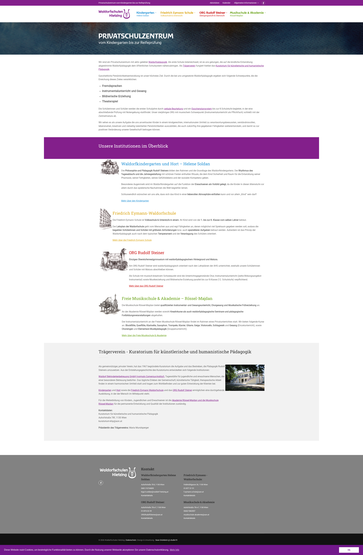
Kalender (226, 3)
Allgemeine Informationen (245, 3)
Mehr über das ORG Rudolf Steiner (146, 286)
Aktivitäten (214, 3)
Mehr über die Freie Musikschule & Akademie (144, 335)
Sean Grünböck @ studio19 (166, 540)
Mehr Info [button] (174, 550)
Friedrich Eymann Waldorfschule (147, 390)
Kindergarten (145, 14)
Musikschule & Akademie (247, 14)
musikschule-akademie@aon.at (196, 515)
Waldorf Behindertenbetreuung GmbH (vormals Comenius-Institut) (131, 376)
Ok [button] (349, 550)
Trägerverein (189, 65)
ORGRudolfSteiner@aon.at (151, 515)
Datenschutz (131, 540)
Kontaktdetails (147, 495)
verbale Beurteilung (173, 108)
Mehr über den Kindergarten (135, 200)
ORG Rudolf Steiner (212, 14)
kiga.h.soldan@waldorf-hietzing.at (154, 492)
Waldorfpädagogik (157, 62)
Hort (118, 390)
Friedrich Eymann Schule (177, 14)
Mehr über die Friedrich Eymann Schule (132, 240)
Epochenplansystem (202, 108)
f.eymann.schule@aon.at (194, 492)
